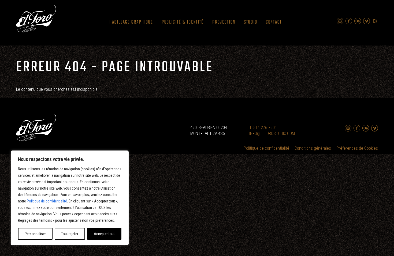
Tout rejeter (69, 234)
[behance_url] (357, 21)
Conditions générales (313, 148)
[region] (70, 197)
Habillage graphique (131, 22)
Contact (274, 22)
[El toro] (36, 19)
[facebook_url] (348, 21)
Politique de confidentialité (47, 201)
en (375, 21)
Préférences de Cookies (357, 148)
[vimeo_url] (366, 21)
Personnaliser (35, 234)
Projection (223, 22)
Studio (250, 22)
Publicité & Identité (183, 22)
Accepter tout (104, 234)
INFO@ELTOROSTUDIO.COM (272, 133)
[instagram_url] (340, 21)
